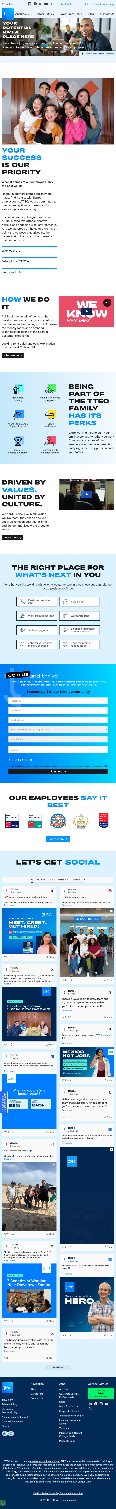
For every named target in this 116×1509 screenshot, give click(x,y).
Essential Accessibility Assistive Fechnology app (8, 1433)
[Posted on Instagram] (110, 891)
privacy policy (62, 766)
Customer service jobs (39, 601)
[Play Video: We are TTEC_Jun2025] (86, 311)
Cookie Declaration (12, 1421)
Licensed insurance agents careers (83, 630)
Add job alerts (20, 760)
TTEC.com (7, 1399)
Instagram (40, 3)
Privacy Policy (9, 1404)
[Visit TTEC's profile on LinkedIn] (7, 1056)
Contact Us (107, 14)
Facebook (35, 3)
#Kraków (30, 975)
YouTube (46, 3)
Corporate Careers (69, 1411)
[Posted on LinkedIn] (52, 1057)
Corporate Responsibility (9, 1410)
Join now (56, 771)
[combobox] (58, 739)
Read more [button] (9, 905)
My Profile (66, 4)
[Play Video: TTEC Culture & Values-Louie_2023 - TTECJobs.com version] (86, 494)
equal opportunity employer (44, 1461)
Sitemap (6, 1426)
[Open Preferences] (3, 1503)
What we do (11, 355)
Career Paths (44, 14)
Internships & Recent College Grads (70, 1434)
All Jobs (63, 1389)
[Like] (5, 957)
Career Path (37, 1393)
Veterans (64, 1428)
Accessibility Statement (15, 1417)
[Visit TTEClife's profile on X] (7, 890)
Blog (91, 14)
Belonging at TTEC (14, 261)
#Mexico (105, 1035)
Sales (62, 1401)
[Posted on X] (52, 891)
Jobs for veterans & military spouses (40, 644)
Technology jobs (38, 630)
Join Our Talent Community (99, 4)
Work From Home (71, 14)
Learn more (11, 537)
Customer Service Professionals (69, 1395)
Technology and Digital (71, 1415)
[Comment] (10, 957)
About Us (36, 1389)
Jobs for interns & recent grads (81, 644)
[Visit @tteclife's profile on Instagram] (65, 890)
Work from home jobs (41, 616)
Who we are (9, 250)
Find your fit (10, 272)
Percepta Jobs (67, 1441)
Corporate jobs (80, 616)
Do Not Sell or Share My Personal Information (58, 1493)
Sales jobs (77, 601)
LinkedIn (29, 3)
